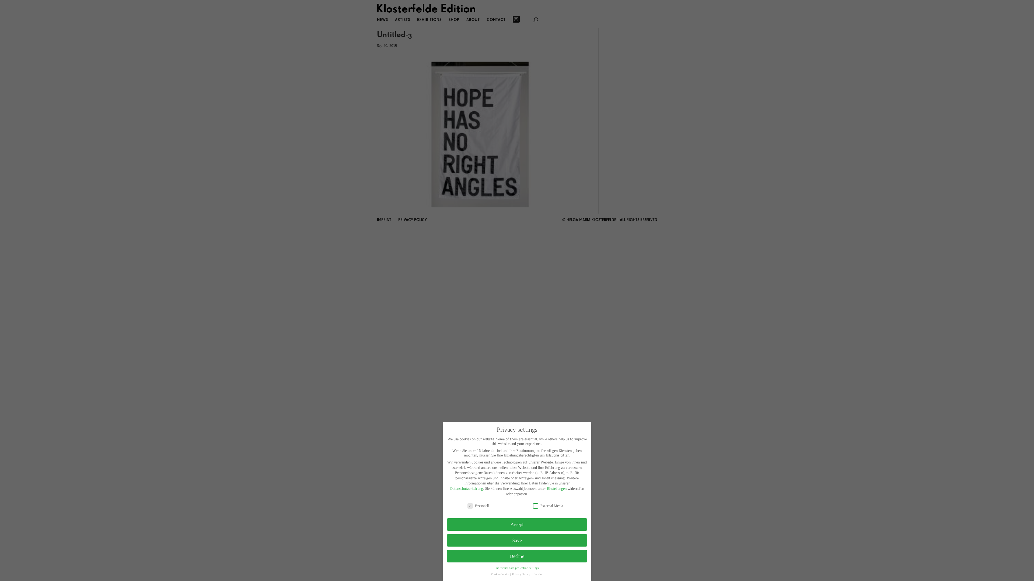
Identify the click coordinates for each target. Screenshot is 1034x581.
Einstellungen (557, 488)
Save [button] (517, 540)
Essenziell (482, 505)
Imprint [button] (538, 574)
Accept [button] (517, 524)
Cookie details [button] (500, 574)
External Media (551, 505)
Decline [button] (517, 556)
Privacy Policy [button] (521, 574)
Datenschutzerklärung (466, 488)
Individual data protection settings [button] (517, 567)
